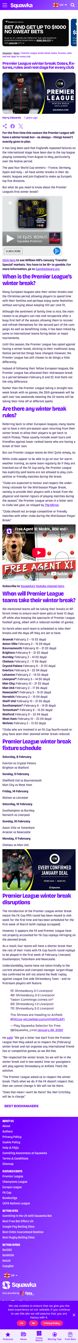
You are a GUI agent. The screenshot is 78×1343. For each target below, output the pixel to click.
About (6, 1126)
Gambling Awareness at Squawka (24, 1153)
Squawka (7, 53)
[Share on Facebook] (12, 126)
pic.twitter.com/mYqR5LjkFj (44, 1019)
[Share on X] (20, 126)
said (10, 1038)
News (16, 53)
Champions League (14, 1182)
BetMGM (8, 1255)
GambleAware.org (48, 269)
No (33, 1323)
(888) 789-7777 (44, 40)
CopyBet (8, 1266)
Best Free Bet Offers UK (17, 1221)
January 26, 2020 (50, 1030)
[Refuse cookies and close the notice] (74, 1315)
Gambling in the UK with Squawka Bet (27, 1216)
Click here (9, 260)
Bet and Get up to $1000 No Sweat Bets (35, 29)
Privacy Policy (11, 1137)
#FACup (16, 1019)
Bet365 (7, 1250)
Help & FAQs (10, 1147)
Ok (21, 1323)
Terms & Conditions (15, 1158)
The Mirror (52, 505)
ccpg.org (13, 43)
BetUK (6, 1260)
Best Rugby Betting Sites (18, 1237)
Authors (7, 1131)
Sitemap (8, 1164)
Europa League (12, 1187)
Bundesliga (9, 1198)
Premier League (12, 1176)
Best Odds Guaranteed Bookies (23, 1232)
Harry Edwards (11, 117)
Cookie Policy (11, 1142)
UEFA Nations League (16, 1203)
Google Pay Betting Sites (18, 1226)
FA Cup (6, 1192)
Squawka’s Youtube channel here (42, 586)
